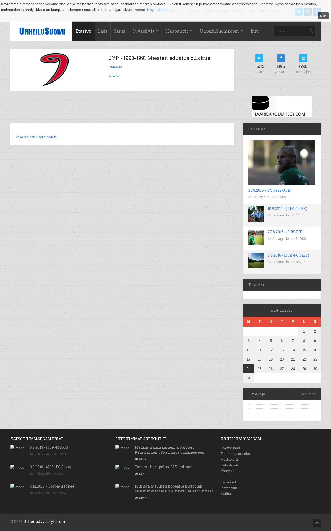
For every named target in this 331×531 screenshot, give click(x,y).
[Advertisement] (122, 110)
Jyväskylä (143, 31)
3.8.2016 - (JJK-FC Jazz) (288, 255)
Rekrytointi (229, 465)
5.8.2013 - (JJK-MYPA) (49, 447)
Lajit (102, 31)
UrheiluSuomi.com (219, 31)
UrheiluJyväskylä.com (44, 521)
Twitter (226, 493)
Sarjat (120, 31)
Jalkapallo (260, 197)
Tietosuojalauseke (235, 454)
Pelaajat (115, 67)
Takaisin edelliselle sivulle (36, 137)
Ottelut (114, 75)
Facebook (229, 482)
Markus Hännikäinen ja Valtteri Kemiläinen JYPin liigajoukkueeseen (170, 449)
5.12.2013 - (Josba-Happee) (53, 486)
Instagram (229, 488)
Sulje (323, 15)
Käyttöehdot (230, 448)
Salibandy (42, 493)
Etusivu (84, 31)
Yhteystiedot (231, 471)
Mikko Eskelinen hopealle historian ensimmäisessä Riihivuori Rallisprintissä (174, 488)
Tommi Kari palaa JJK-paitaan (164, 466)
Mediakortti (230, 459)
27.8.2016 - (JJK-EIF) (286, 231)
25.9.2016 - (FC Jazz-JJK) (270, 190)
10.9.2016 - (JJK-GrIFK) (287, 208)
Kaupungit (177, 31)
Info (255, 31)
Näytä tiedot (157, 10)
